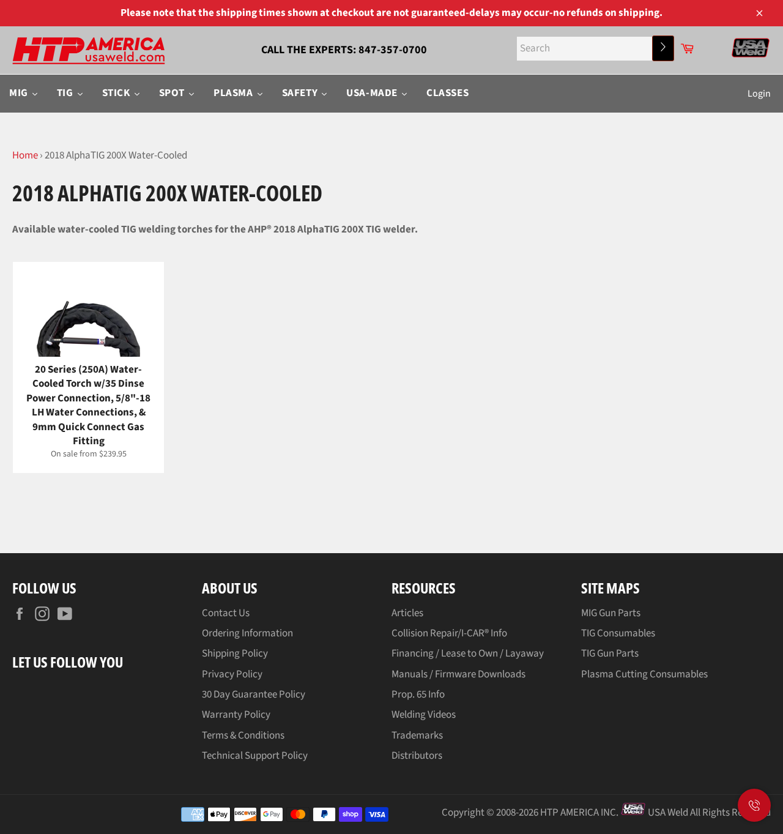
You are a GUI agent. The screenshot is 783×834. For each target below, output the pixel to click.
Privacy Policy (232, 674)
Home (25, 155)
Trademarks (417, 735)
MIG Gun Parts (610, 613)
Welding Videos (424, 714)
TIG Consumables (618, 633)
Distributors (417, 755)
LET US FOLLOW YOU (67, 662)
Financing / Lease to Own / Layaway (468, 653)
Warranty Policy (236, 714)
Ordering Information (247, 633)
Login (759, 93)
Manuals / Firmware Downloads (458, 674)
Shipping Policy (235, 653)
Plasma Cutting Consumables (644, 674)
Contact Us (226, 613)
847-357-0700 (392, 50)
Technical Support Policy (255, 755)
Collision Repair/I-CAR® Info (449, 633)
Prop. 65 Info (418, 694)
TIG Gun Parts (610, 653)
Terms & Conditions (243, 735)
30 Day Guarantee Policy (253, 694)
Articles (407, 613)
